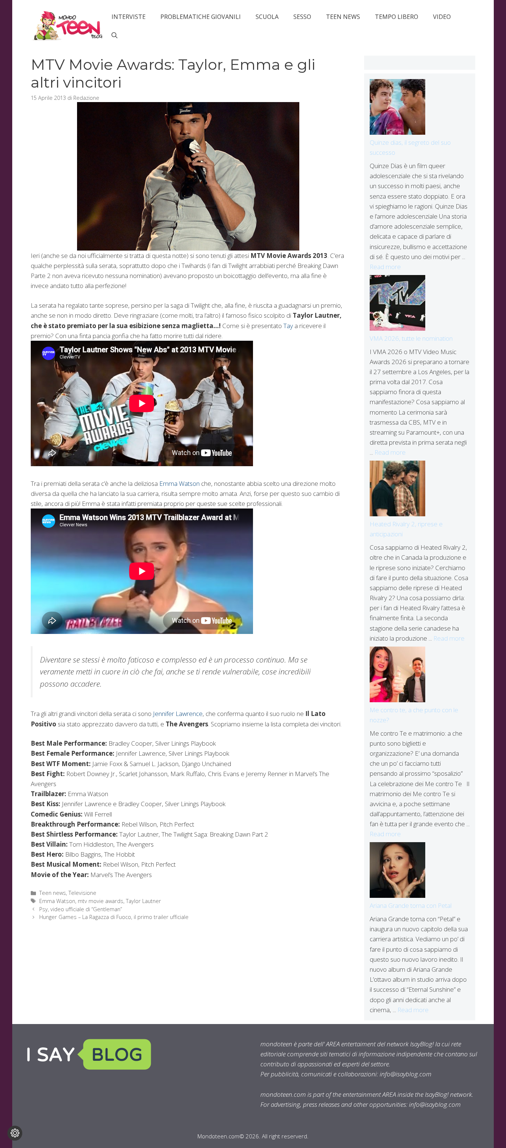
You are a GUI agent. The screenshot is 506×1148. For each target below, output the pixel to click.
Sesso (302, 17)
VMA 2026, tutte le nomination (411, 338)
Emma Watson (179, 483)
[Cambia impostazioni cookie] (14, 1133)
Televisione (82, 892)
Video (442, 17)
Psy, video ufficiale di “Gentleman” (80, 909)
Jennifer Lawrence (178, 713)
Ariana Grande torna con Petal (411, 905)
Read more (385, 266)
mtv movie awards (100, 901)
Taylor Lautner (143, 901)
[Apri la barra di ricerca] (114, 35)
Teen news (343, 17)
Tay (288, 325)
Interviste (128, 17)
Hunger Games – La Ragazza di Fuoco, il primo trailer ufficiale (114, 916)
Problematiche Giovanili (200, 17)
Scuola (267, 17)
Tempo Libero (396, 17)
